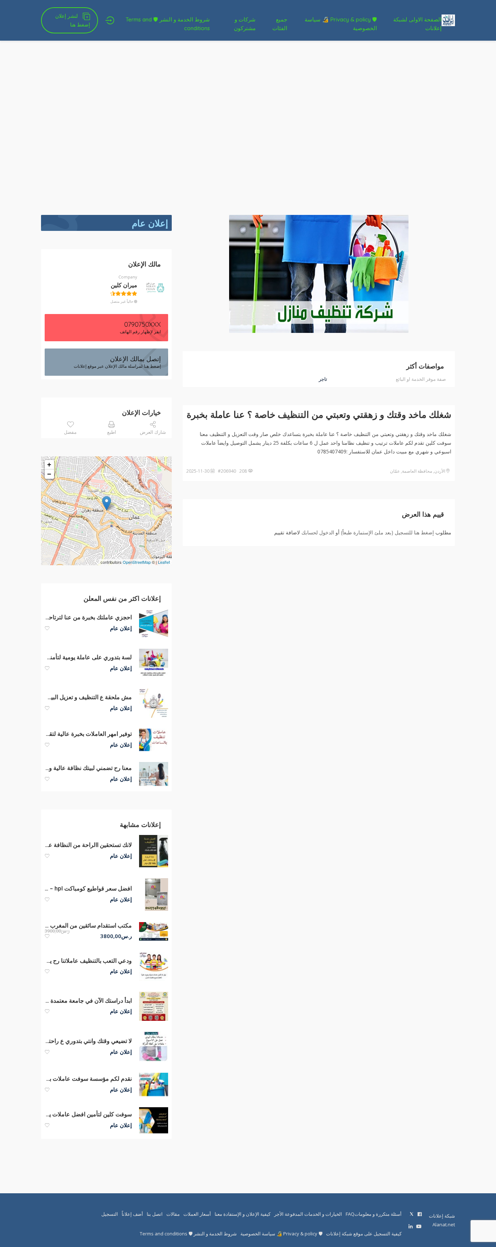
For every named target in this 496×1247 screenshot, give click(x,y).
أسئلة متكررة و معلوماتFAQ (374, 1214)
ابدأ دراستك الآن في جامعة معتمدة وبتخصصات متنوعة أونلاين (88, 1000)
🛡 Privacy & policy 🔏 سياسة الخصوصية (341, 24)
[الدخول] (109, 20)
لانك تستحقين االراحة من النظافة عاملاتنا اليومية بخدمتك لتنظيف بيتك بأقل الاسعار (88, 844)
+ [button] (49, 464)
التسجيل (109, 1214)
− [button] (49, 474)
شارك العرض (153, 432)
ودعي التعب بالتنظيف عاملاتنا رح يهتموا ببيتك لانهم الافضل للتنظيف (88, 960)
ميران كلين (124, 285)
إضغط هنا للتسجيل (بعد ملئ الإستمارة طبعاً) (387, 532)
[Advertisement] (248, 128)
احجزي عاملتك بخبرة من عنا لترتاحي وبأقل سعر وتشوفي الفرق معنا (88, 617)
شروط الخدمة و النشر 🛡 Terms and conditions (168, 24)
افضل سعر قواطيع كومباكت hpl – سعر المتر (88, 888)
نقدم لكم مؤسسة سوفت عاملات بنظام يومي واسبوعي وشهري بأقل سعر (88, 1078)
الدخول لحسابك (317, 532)
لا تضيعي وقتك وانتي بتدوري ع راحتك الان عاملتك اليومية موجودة (88, 1040)
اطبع (111, 432)
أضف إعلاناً (132, 1214)
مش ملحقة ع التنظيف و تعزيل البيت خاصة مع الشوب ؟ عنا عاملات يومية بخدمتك (88, 697)
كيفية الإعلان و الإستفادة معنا (243, 1214)
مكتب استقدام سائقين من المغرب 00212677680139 (88, 925)
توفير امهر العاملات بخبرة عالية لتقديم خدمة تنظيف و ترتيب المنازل (88, 733)
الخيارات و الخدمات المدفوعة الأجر (308, 1214)
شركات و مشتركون (245, 24)
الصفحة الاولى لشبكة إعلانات (417, 24)
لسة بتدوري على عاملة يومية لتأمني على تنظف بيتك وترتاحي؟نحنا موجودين (88, 657)
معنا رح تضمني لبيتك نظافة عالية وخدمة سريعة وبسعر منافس (88, 767)
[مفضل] (47, 628)
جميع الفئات (279, 24)
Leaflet (164, 562)
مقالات (173, 1214)
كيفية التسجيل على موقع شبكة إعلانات (364, 1233)
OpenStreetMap (137, 562)
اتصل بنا (155, 1214)
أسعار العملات (197, 1214)
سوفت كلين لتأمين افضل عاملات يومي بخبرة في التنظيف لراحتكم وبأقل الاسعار (88, 1114)
